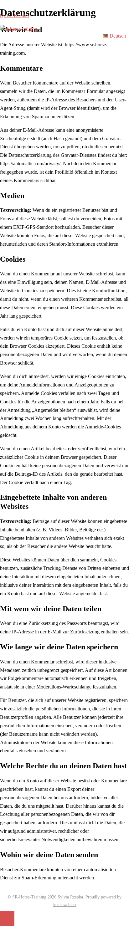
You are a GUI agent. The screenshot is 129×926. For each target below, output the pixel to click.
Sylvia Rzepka (14, 15)
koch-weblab (64, 904)
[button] (116, 35)
